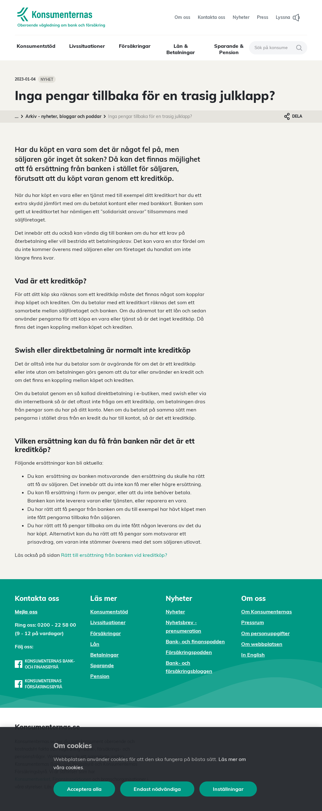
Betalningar (104, 655)
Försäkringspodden (189, 652)
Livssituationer (87, 46)
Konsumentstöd (36, 46)
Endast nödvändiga (157, 789)
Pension (99, 676)
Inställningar (228, 789)
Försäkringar (135, 46)
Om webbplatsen (261, 644)
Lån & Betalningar (180, 49)
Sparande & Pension (228, 49)
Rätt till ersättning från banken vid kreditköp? (114, 555)
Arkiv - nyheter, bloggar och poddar (63, 116)
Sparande (102, 665)
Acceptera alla (84, 789)
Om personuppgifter (265, 633)
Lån (94, 644)
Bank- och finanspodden (195, 641)
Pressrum (252, 622)
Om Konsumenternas (266, 611)
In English (253, 655)
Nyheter (175, 611)
